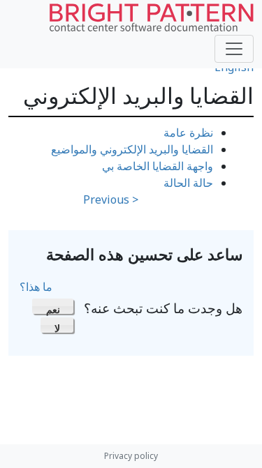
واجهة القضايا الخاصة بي (157, 166)
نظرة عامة (188, 132)
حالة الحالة (188, 182)
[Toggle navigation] (234, 49)
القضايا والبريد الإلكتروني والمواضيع (132, 149)
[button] (52, 306)
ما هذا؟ (36, 286)
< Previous (110, 199)
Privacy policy (131, 456)
